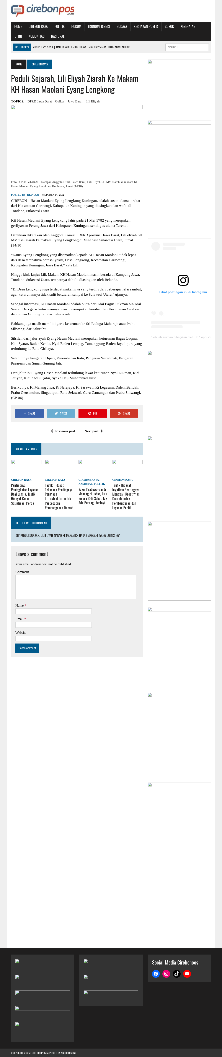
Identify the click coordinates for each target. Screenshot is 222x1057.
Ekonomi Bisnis (99, 26)
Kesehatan (188, 26)
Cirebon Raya (38, 26)
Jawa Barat (75, 101)
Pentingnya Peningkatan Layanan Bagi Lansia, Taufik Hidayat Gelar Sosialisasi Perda (24, 494)
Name (19, 605)
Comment (22, 572)
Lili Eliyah (93, 101)
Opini (18, 36)
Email (19, 619)
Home (18, 26)
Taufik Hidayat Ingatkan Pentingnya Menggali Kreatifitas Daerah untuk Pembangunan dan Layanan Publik (126, 496)
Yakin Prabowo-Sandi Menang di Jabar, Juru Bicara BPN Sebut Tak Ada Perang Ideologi (92, 496)
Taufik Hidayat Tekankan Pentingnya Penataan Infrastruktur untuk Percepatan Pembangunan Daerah (59, 496)
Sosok (169, 26)
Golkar (59, 101)
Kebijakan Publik (146, 26)
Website (20, 632)
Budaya (122, 26)
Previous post (65, 431)
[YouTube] (187, 974)
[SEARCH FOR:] (187, 46)
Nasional (57, 36)
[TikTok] (177, 974)
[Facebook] (156, 974)
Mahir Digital (69, 1053)
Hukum (76, 26)
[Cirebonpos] (42, 10)
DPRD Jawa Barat (40, 101)
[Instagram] (166, 974)
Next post (91, 431)
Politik (59, 26)
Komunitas (36, 36)
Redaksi (33, 194)
